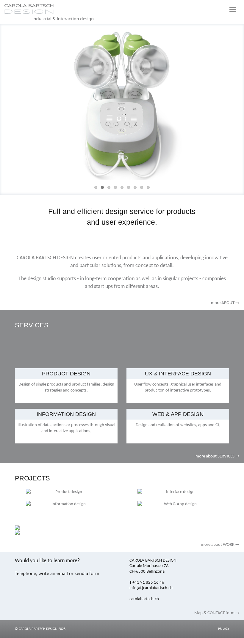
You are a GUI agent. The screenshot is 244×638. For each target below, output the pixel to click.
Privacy (223, 629)
